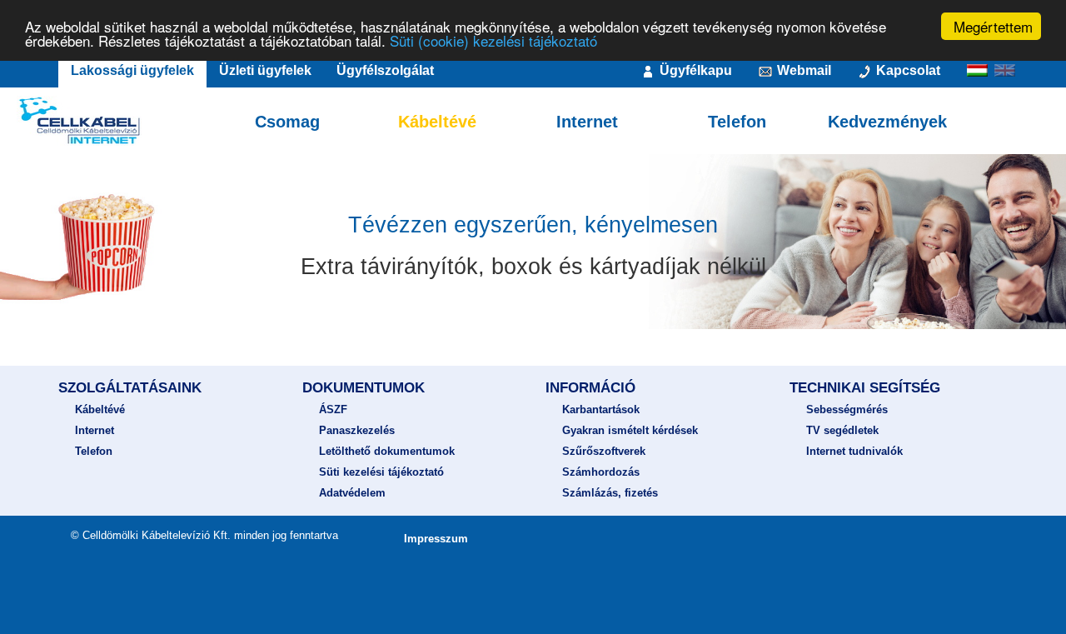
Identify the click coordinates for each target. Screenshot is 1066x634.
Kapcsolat (906, 70)
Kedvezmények (887, 121)
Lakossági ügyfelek (132, 70)
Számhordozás (601, 472)
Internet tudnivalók (854, 451)
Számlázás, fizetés (610, 493)
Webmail (802, 70)
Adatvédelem (352, 493)
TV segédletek (842, 430)
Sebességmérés (847, 409)
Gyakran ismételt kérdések (630, 430)
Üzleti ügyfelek (265, 70)
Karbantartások (601, 409)
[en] (1006, 72)
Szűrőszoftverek (603, 451)
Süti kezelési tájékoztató (381, 472)
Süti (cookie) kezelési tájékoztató (493, 41)
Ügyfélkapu (694, 70)
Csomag (287, 121)
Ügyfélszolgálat (385, 70)
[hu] (979, 72)
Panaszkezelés (357, 430)
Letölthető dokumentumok (387, 451)
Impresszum (436, 538)
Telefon (737, 121)
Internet (587, 121)
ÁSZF (333, 409)
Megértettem (993, 26)
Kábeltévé (437, 121)
